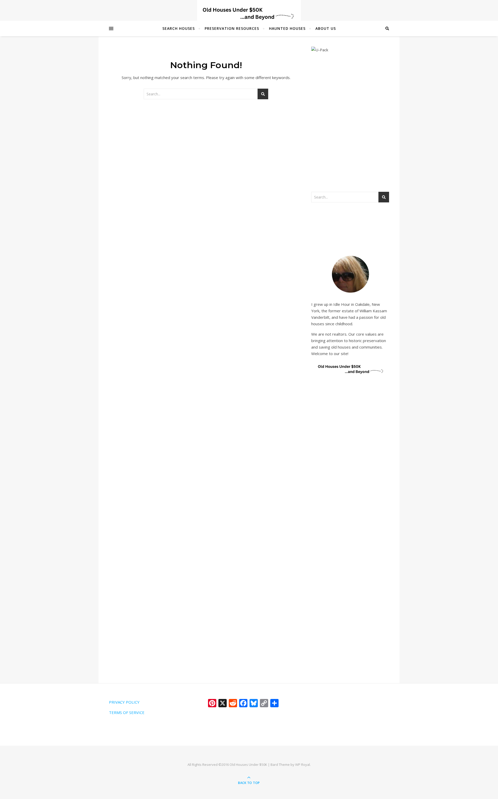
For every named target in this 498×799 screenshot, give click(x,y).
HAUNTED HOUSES (287, 28)
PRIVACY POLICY (124, 702)
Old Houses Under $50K (248, 764)
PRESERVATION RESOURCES (232, 28)
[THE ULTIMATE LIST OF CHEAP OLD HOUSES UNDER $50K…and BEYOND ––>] (249, 13)
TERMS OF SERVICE (126, 712)
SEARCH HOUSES (178, 28)
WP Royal (302, 764)
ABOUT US (325, 28)
